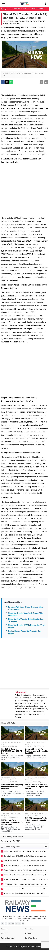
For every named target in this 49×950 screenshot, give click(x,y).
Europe (34, 778)
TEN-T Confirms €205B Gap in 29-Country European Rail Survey (36, 787)
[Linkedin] (9, 923)
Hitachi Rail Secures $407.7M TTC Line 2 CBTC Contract (11, 751)
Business (4, 742)
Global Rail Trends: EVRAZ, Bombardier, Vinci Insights (26, 626)
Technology (18, 742)
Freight (8, 813)
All (46, 846)
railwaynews (20, 692)
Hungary (28, 742)
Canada (10, 742)
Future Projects (19, 21)
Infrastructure (35, 742)
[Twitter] (6, 923)
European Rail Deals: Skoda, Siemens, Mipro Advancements (25, 608)
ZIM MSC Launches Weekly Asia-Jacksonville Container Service (36, 820)
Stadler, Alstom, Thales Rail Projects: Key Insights (24, 632)
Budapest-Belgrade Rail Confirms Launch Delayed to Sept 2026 (36, 751)
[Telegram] (19, 923)
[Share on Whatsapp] (11, 82)
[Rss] (23, 923)
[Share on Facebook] (3, 82)
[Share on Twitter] (7, 82)
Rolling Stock (15, 813)
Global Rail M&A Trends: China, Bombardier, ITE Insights (25, 620)
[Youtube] (12, 923)
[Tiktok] (16, 923)
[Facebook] (2, 923)
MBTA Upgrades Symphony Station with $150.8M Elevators (12, 787)
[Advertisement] (24, 189)
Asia (26, 813)
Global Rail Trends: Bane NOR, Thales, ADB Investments (25, 614)
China (3, 813)
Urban (3, 744)
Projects (10, 21)
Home (5, 21)
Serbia (43, 742)
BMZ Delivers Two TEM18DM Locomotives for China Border (12, 822)
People (13, 778)
